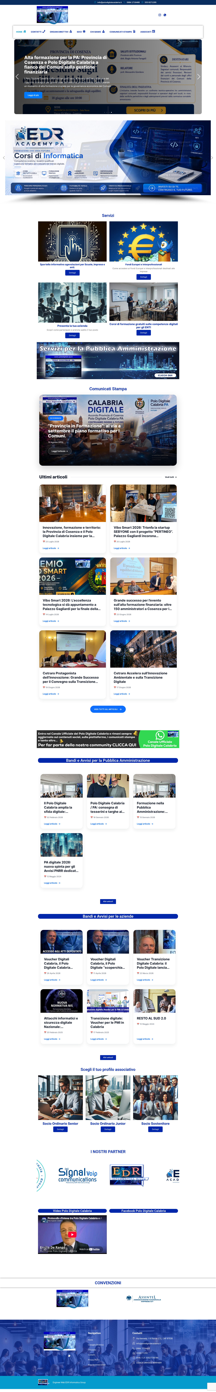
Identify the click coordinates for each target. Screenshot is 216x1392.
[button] (198, 76)
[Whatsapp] (165, 15)
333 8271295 (150, 2)
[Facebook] (149, 15)
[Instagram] (160, 15)
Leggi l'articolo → (60, 451)
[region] (108, 162)
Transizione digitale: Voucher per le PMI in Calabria (107, 1022)
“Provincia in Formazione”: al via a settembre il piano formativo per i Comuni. (84, 431)
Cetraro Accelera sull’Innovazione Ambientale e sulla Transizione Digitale (140, 677)
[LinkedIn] (154, 15)
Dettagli (72, 273)
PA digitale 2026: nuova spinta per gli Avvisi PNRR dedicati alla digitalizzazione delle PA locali (60, 870)
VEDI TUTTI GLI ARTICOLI (108, 709)
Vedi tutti (169, 477)
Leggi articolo (51, 548)
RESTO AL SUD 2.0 (151, 1018)
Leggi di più (33, 88)
